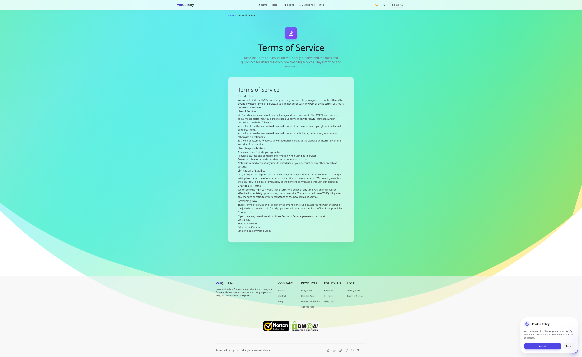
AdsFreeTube (307, 306)
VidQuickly (306, 290)
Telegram (329, 301)
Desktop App (308, 4)
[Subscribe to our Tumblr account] (358, 350)
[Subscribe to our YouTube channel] (340, 350)
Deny (568, 346)
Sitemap (267, 350)
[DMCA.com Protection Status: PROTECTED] (305, 326)
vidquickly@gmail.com (258, 230)
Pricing (290, 4)
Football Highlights (310, 301)
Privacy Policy (353, 290)
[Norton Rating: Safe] (276, 326)
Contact (282, 295)
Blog (321, 4)
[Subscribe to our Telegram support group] (328, 350)
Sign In (396, 4)
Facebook (328, 290)
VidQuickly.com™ (232, 350)
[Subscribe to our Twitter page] (346, 350)
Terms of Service (355, 295)
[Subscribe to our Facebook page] (334, 350)
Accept (542, 346)
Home (264, 4)
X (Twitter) (329, 295)
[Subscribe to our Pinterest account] (352, 350)
